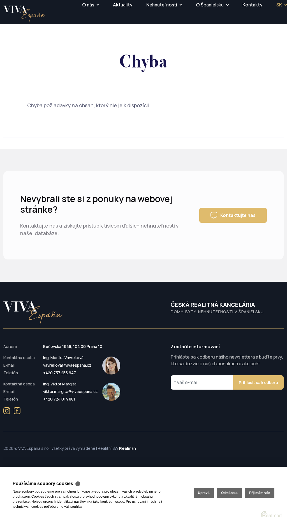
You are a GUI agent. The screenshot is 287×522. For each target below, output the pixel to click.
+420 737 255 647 (59, 372)
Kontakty (252, 5)
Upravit (204, 493)
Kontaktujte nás (238, 215)
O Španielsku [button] (210, 5)
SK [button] (279, 5)
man (127, 448)
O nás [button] (88, 5)
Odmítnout (229, 493)
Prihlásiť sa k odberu (258, 382)
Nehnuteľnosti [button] (161, 5)
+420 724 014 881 (59, 399)
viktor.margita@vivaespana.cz (70, 391)
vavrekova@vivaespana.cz (67, 365)
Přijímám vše (259, 493)
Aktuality (122, 5)
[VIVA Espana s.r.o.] (24, 14)
